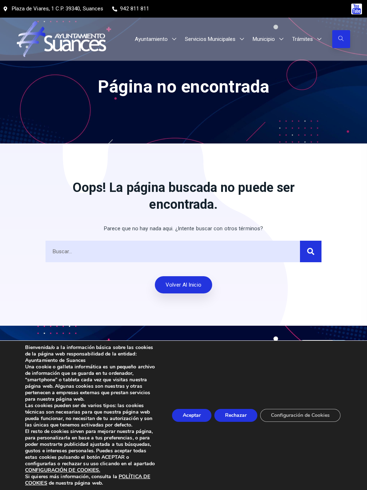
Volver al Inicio (183, 285)
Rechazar (236, 415)
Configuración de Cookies (300, 415)
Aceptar (192, 415)
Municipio (264, 39)
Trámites (302, 39)
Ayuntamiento (151, 39)
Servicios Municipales (210, 39)
